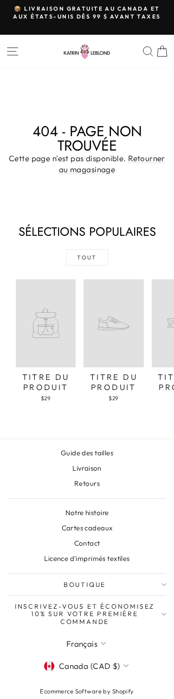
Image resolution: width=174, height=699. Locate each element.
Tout (87, 257)
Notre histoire (87, 512)
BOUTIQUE (85, 584)
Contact (87, 543)
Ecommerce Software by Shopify (87, 691)
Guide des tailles (87, 452)
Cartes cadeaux (87, 527)
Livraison (87, 468)
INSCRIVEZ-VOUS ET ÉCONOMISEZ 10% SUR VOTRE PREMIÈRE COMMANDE (85, 613)
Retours (87, 483)
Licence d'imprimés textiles (86, 558)
